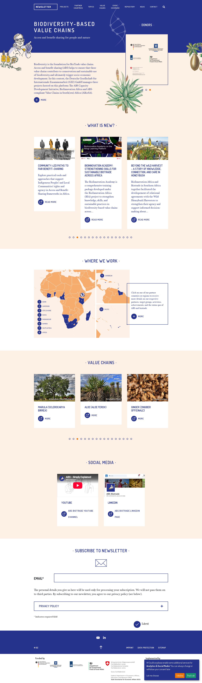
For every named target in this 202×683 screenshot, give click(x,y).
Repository (130, 7)
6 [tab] (89, 237)
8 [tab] (96, 237)
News (142, 7)
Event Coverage (115, 7)
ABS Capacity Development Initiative (143, 45)
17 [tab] (131, 237)
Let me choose (152, 675)
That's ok (191, 675)
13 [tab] (116, 237)
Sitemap (162, 648)
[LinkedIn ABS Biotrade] (104, 638)
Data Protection (146, 648)
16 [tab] (127, 237)
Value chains (102, 7)
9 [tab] (100, 237)
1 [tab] (142, 90)
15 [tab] (123, 237)
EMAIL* (39, 578)
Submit (145, 623)
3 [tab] (150, 90)
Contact (153, 7)
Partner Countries (78, 7)
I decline (179, 675)
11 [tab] (108, 237)
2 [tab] (146, 90)
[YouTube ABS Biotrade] (98, 638)
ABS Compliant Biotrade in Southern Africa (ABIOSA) (145, 61)
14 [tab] (120, 237)
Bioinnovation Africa (143, 75)
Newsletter (43, 6)
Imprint (130, 648)
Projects (64, 7)
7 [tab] (93, 237)
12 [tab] (112, 237)
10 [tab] (104, 237)
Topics (91, 7)
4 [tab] (81, 237)
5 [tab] (85, 237)
